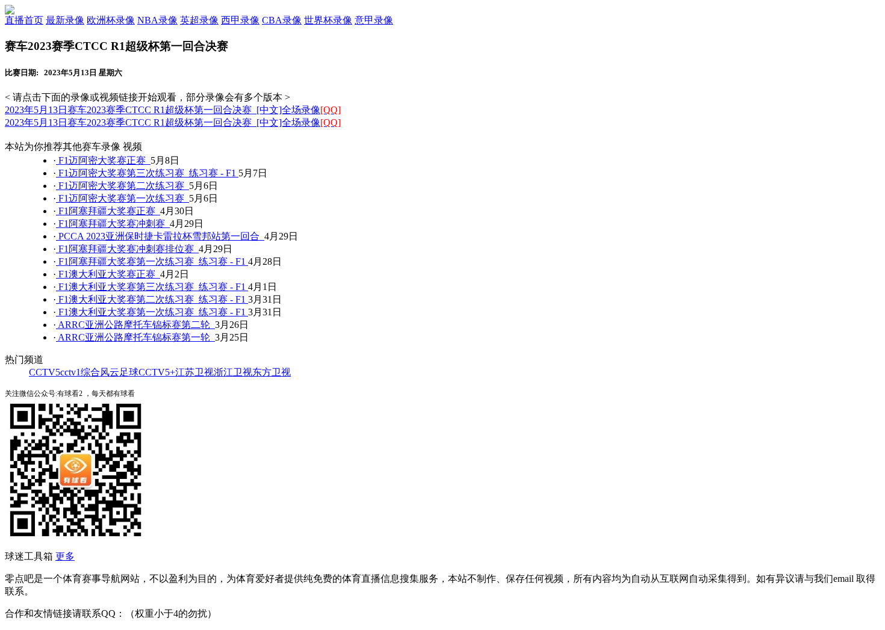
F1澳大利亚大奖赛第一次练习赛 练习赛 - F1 (152, 312)
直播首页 (24, 20)
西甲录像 (240, 20)
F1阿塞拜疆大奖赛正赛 (108, 211)
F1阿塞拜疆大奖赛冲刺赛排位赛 (127, 249)
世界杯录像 (328, 20)
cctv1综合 (80, 372)
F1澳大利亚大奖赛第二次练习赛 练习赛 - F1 (152, 299)
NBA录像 (157, 20)
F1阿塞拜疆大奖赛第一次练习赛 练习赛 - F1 (152, 261)
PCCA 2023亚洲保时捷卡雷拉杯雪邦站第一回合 (160, 236)
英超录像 (199, 20)
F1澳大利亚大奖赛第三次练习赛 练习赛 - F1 (152, 287)
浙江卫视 (233, 372)
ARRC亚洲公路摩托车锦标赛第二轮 (135, 325)
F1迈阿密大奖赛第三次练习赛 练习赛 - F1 (147, 173)
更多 (65, 556)
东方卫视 (271, 372)
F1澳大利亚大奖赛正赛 (108, 274)
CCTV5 (44, 372)
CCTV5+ (156, 372)
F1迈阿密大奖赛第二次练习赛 (122, 186)
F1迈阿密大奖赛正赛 (103, 160)
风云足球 (119, 372)
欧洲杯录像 (111, 20)
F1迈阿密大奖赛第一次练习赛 (122, 198)
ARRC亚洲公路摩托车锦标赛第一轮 (135, 337)
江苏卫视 (194, 372)
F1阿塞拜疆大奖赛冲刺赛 (113, 223)
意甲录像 (374, 20)
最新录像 (65, 20)
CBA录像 (282, 20)
